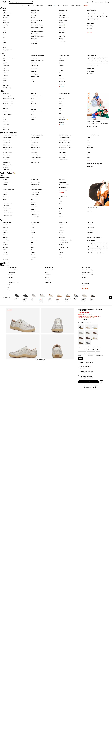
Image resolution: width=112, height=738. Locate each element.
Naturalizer (5, 247)
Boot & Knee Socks (7, 208)
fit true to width (99, 355)
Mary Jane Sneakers (7, 152)
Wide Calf (89, 28)
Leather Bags (6, 192)
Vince (60, 257)
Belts (32, 187)
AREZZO (61, 227)
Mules (4, 37)
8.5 (94, 16)
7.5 (88, 16)
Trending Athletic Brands (93, 135)
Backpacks (5, 182)
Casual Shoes (6, 17)
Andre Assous (62, 225)
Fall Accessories (63, 182)
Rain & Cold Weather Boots (37, 27)
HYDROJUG (61, 208)
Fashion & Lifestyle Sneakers (37, 36)
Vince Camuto (6, 259)
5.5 (97, 13)
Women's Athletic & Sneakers (10, 135)
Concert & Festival (63, 20)
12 (94, 19)
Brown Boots (33, 15)
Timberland (61, 78)
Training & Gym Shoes (8, 164)
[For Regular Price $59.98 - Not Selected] (94, 332)
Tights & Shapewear (7, 215)
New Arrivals (61, 32)
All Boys (84, 277)
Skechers (61, 111)
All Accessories (34, 179)
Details (93, 317)
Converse (61, 101)
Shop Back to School (92, 126)
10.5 (107, 16)
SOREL (4, 249)
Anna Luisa (89, 225)
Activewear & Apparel (35, 182)
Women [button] (23, 5)
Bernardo (61, 232)
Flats (4, 27)
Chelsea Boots (6, 65)
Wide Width (90, 26)
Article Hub (61, 12)
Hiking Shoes (6, 73)
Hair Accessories (34, 197)
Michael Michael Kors (63, 247)
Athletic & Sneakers (7, 12)
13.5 (91, 65)
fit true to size (100, 347)
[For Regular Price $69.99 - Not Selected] (81, 326)
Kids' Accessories (63, 190)
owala (60, 213)
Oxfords (32, 81)
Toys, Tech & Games (35, 212)
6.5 (104, 13)
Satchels (5, 194)
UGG (60, 113)
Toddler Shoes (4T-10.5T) (8, 98)
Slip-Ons (5, 83)
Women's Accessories (64, 185)
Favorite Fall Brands (7, 222)
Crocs (60, 68)
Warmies (61, 216)
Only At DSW (90, 222)
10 (103, 16)
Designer (61, 22)
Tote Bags (5, 199)
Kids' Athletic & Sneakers (65, 135)
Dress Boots (33, 22)
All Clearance (85, 283)
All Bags (5, 179)
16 (100, 65)
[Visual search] (32, 2)
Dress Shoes (5, 25)
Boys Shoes (34, 109)
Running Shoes (34, 38)
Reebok (88, 155)
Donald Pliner (62, 237)
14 (94, 65)
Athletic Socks (6, 205)
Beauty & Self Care (35, 184)
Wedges (4, 47)
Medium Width (90, 71)
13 (97, 19)
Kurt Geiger (61, 244)
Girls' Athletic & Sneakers (64, 137)
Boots (59, 5)
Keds (32, 235)
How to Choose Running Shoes (94, 163)
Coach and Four (90, 227)
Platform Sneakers (7, 155)
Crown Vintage (90, 230)
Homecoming (62, 27)
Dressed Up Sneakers (35, 74)
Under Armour (34, 257)
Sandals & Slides (48, 282)
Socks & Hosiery (62, 41)
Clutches (5, 184)
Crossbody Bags (6, 187)
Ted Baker (61, 254)
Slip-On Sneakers (34, 41)
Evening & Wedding (35, 194)
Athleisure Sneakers (7, 137)
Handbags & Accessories (13, 282)
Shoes (4, 10)
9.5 (100, 16)
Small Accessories (35, 207)
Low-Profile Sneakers (7, 150)
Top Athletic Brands (35, 222)
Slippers (4, 45)
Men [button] (28, 5)
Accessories (62, 81)
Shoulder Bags (6, 197)
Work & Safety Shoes (7, 50)
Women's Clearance (12, 267)
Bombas (60, 203)
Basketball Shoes (34, 140)
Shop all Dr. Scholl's (82, 310)
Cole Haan (61, 65)
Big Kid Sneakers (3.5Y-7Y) (65, 147)
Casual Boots (34, 17)
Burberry (61, 235)
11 (88, 19)
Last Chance (85, 288)
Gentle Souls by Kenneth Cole (65, 240)
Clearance (89, 32)
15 (97, 65)
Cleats (4, 119)
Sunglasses (33, 209)
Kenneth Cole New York (64, 242)
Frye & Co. (5, 242)
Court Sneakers (34, 33)
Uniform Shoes (6, 129)
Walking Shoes (34, 43)
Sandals (4, 42)
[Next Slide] (110, 297)
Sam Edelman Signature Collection (94, 237)
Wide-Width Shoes (7, 85)
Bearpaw (5, 225)
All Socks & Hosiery (8, 203)
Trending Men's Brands (64, 55)
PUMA (88, 152)
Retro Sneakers (6, 157)
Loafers (4, 32)
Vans (32, 259)
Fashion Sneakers (6, 145)
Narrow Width (90, 23)
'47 (59, 198)
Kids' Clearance (86, 267)
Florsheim (61, 70)
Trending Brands (63, 196)
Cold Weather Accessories (36, 189)
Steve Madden (6, 252)
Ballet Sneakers (6, 140)
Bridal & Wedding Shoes (64, 17)
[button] (101, 381)
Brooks (60, 63)
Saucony (33, 252)
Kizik (32, 237)
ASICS (88, 140)
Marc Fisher (5, 244)
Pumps (4, 40)
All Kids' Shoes (6, 112)
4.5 (91, 13)
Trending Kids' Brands (64, 93)
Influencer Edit (62, 30)
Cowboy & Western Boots (36, 20)
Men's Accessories (63, 187)
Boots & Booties (6, 15)
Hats (32, 199)
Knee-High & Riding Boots (36, 25)
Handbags (61, 38)
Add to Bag (88, 382)
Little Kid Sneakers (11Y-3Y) (65, 145)
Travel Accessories (35, 214)
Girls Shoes (33, 93)
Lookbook (78, 5)
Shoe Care (33, 204)
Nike (60, 75)
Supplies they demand (94, 122)
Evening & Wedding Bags (8, 189)
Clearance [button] (85, 5)
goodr (60, 206)
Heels (4, 30)
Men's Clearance (49, 267)
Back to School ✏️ (51, 5)
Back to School (62, 15)
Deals (83, 286)
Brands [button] (72, 5)
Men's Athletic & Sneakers (37, 135)
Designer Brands (63, 222)
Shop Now (89, 211)
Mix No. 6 (89, 235)
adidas (60, 58)
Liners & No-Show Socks (8, 213)
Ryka (32, 249)
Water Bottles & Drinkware (36, 216)
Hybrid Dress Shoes (35, 76)
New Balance (62, 73)
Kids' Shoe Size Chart (7, 106)
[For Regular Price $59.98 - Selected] (94, 337)
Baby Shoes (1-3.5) (7, 96)
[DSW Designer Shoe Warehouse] (4, 2)
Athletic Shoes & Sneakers (37, 31)
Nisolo (60, 249)
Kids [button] (33, 5)
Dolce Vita (5, 237)
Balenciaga (61, 230)
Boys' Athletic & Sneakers (64, 140)
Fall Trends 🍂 (62, 25)
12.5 (107, 61)
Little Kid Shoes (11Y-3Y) (8, 101)
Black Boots (33, 12)
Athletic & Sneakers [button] (40, 5)
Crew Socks (5, 210)
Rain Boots (5, 75)
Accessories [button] (65, 5)
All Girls (84, 279)
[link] (17, 298)
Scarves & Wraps (34, 202)
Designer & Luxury (35, 192)
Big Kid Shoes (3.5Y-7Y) (8, 103)
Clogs (4, 20)
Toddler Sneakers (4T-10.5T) (65, 142)
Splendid (61, 252)
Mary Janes (5, 35)
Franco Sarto (5, 240)
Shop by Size (6, 93)
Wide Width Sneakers (7, 169)
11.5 (91, 19)
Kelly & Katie (90, 232)
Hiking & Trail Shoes (7, 147)
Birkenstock (61, 60)
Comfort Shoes (6, 22)
